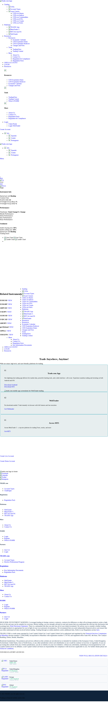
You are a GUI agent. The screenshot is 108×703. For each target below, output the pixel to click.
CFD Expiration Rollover (21, 43)
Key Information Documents (22, 345)
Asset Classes (14, 11)
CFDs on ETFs (18, 19)
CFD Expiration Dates (20, 42)
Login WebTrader (14, 126)
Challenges (8, 491)
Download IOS (9, 387)
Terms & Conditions (7, 648)
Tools (10, 47)
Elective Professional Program (14, 562)
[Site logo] (6, 1)
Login (6, 536)
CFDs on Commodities (20, 17)
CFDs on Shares (18, 13)
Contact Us (16, 57)
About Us (16, 55)
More (10, 53)
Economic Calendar (19, 40)
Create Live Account (7, 456)
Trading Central (18, 51)
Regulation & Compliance (21, 59)
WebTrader (14, 34)
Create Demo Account (7, 461)
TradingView (17, 49)
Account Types (15, 9)
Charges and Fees (18, 45)
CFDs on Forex (18, 23)
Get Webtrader (9, 409)
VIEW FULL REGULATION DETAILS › (93, 656)
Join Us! (7, 550)
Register (7, 538)
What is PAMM (13, 101)
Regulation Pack (18, 61)
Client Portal (12, 124)
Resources (11, 38)
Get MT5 (7, 431)
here (98, 630)
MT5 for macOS (15, 32)
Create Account (5, 129)
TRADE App (14, 27)
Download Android (10, 385)
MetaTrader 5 (14, 29)
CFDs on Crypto (18, 21)
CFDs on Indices (18, 15)
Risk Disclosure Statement (19, 626)
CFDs (12, 7)
